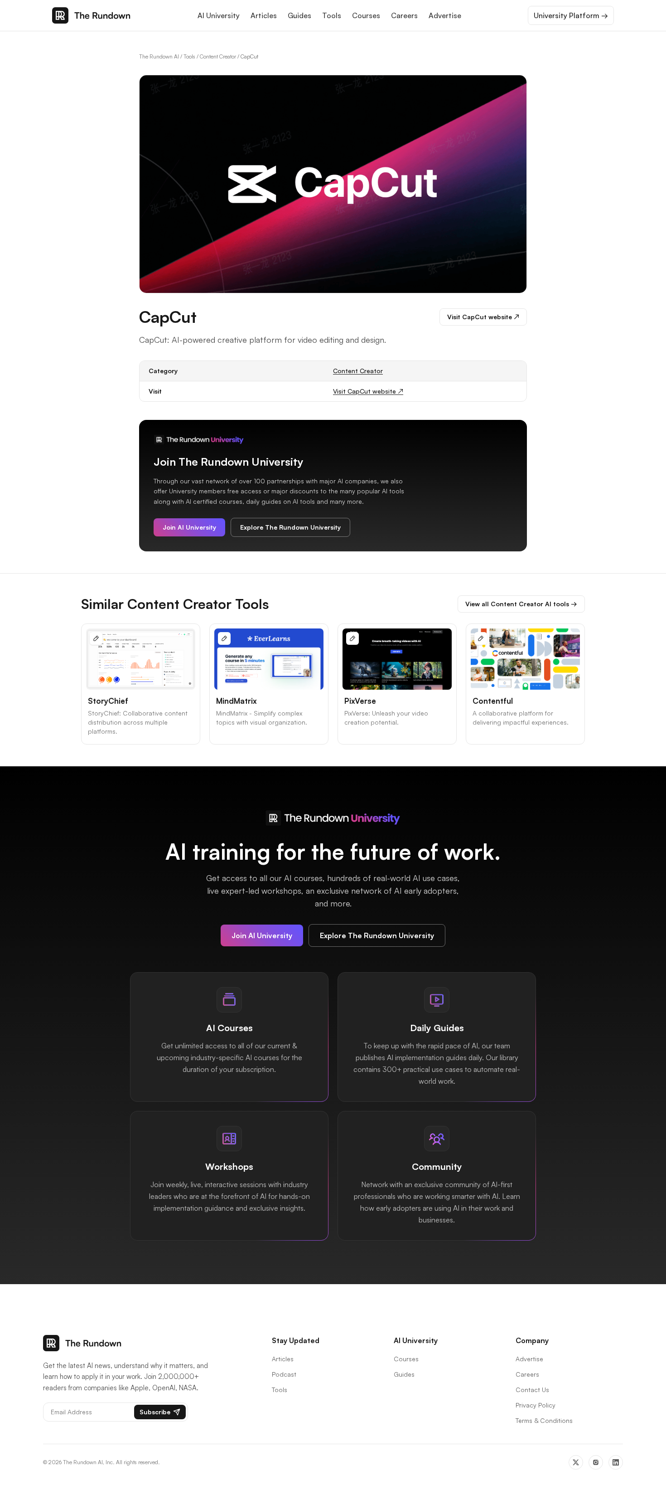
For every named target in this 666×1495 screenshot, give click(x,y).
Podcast (284, 1374)
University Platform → (571, 15)
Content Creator (218, 56)
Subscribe (155, 1412)
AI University (219, 15)
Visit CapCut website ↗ (483, 317)
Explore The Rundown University (290, 527)
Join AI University (189, 527)
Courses (366, 15)
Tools (331, 15)
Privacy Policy (535, 1405)
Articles (264, 15)
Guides (299, 15)
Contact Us (532, 1389)
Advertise (445, 15)
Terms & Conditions (544, 1420)
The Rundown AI (159, 56)
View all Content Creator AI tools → (521, 604)
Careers (404, 15)
